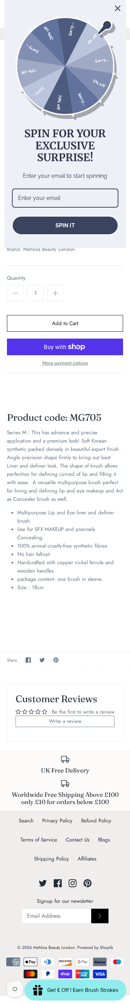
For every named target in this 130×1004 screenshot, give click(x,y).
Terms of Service (38, 840)
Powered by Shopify (95, 947)
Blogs (104, 840)
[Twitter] (43, 883)
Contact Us (77, 840)
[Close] (117, 8)
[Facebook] (58, 883)
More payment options (65, 363)
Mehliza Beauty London (49, 249)
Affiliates (87, 859)
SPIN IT (65, 225)
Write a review (65, 721)
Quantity (16, 278)
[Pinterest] (88, 883)
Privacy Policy (57, 820)
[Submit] (100, 916)
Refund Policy (96, 820)
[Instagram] (73, 883)
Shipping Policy (51, 859)
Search (26, 820)
